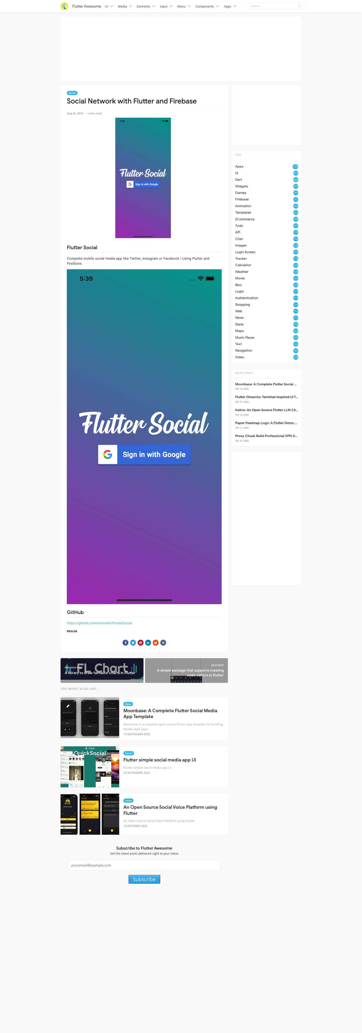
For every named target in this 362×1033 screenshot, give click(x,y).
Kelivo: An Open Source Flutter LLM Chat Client (272, 410)
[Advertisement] (181, 48)
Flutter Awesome (86, 6)
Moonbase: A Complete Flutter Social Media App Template (280, 384)
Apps (227, 6)
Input (163, 6)
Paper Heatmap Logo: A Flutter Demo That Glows (273, 423)
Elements (143, 6)
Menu (181, 6)
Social (72, 93)
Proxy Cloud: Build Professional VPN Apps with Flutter (277, 436)
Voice (128, 800)
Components (204, 6)
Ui (106, 6)
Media (122, 6)
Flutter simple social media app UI (159, 760)
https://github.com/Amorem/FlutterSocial (99, 623)
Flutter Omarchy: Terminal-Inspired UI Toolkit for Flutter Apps (282, 397)
